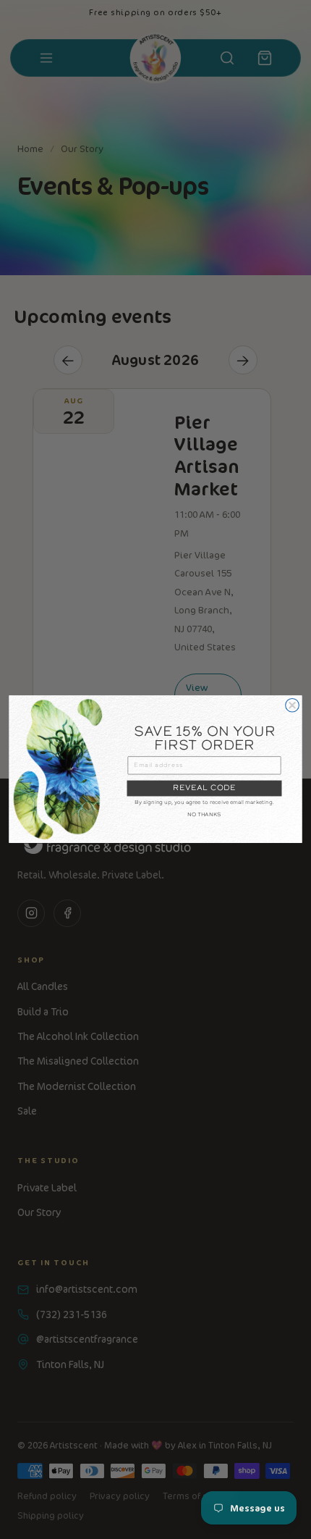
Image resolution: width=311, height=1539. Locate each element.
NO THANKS (204, 815)
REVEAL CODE (204, 788)
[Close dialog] (292, 706)
